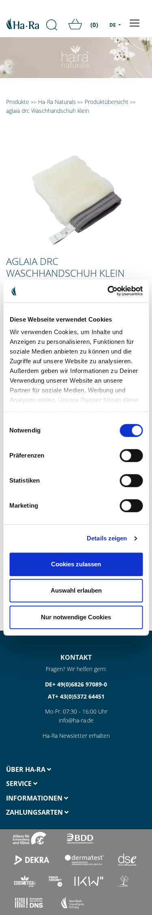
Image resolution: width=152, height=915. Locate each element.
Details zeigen (107, 538)
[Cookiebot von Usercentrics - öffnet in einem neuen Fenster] (108, 291)
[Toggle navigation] (135, 23)
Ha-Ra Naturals (57, 102)
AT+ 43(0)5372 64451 (76, 696)
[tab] (38, 769)
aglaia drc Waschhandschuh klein (47, 110)
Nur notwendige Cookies (76, 617)
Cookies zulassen (76, 564)
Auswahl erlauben (76, 590)
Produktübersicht (106, 102)
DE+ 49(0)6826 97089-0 (76, 684)
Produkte (17, 102)
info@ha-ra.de (76, 720)
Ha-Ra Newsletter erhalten (76, 735)
